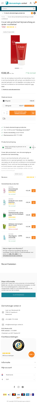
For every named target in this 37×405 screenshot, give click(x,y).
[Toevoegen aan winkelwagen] (34, 190)
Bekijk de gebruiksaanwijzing (11, 89)
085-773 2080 (13, 254)
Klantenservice (18, 295)
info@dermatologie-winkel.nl (12, 256)
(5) (15, 27)
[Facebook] (14, 387)
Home (3, 17)
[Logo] (34, 13)
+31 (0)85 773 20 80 (11, 319)
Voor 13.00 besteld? (17, 130)
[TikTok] (23, 387)
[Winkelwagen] (34, 3)
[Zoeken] (34, 8)
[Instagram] (18, 387)
